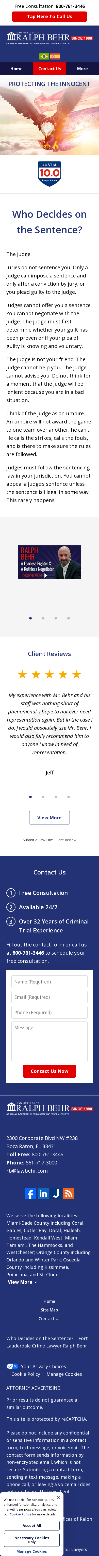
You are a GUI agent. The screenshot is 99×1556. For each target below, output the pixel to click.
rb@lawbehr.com (27, 1170)
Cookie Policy (25, 1374)
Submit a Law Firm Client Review (49, 839)
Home (16, 68)
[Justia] (56, 1193)
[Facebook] (30, 1193)
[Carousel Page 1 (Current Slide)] (30, 618)
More (82, 68)
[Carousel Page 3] (56, 618)
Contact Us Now (49, 1071)
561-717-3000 (41, 1162)
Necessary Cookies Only (31, 1539)
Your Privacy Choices (43, 1366)
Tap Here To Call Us (49, 16)
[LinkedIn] (43, 1193)
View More (49, 818)
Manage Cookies (64, 1374)
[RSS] (68, 1193)
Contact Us (49, 68)
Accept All (32, 1525)
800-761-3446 (47, 1154)
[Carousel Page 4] (68, 618)
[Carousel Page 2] (43, 618)
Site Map (49, 1310)
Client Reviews (49, 653)
